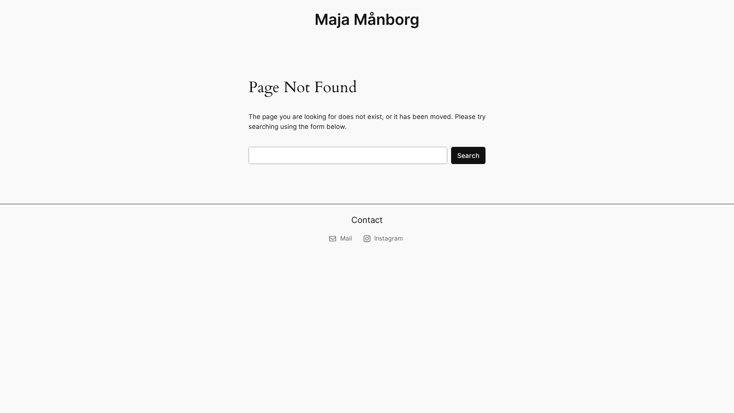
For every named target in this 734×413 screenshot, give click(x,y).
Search (468, 155)
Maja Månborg (367, 19)
